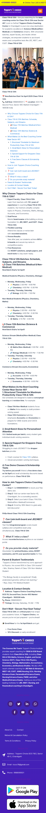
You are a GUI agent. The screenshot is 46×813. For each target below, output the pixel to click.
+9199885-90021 (8, 2)
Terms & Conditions (13, 741)
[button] (40, 11)
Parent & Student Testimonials (19, 182)
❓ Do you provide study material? (21, 179)
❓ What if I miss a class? (18, 177)
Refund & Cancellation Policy (16, 735)
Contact (20, 730)
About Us (8, 730)
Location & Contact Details (18, 185)
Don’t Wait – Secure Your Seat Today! (22, 188)
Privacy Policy (30, 741)
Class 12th (26, 457)
